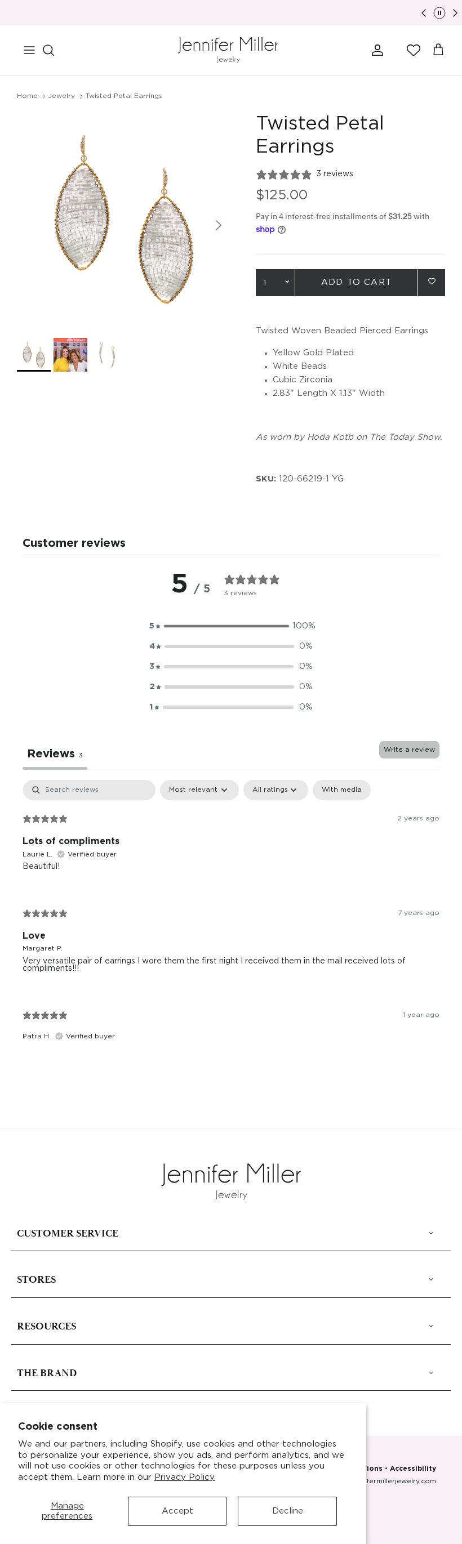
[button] (413, 50)
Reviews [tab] (55, 754)
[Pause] (439, 13)
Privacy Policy (184, 1477)
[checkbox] (342, 790)
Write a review (409, 750)
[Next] (455, 13)
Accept (177, 1511)
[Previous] (423, 13)
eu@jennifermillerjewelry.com (385, 1481)
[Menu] (29, 50)
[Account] (375, 50)
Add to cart (356, 282)
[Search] (54, 50)
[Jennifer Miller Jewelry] (228, 50)
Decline (287, 1511)
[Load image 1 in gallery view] (124, 220)
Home (27, 96)
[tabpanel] (231, 920)
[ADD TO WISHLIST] (431, 281)
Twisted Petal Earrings (124, 96)
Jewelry (61, 96)
